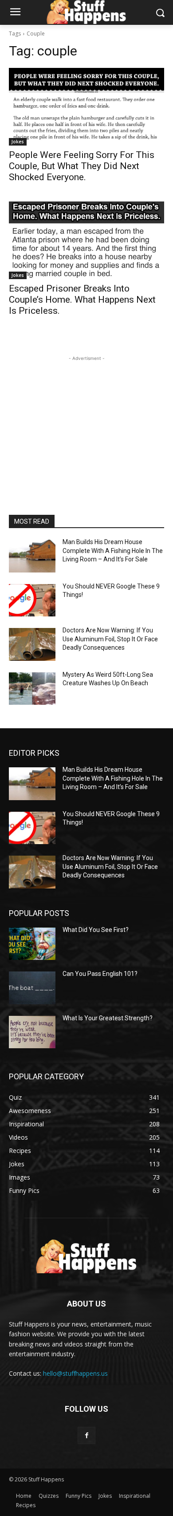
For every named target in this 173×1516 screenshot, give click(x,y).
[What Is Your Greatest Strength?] (32, 1032)
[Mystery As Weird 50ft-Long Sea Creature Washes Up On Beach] (32, 688)
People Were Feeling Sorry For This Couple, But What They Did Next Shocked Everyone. (81, 166)
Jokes (18, 141)
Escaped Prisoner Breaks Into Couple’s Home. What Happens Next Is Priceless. (82, 299)
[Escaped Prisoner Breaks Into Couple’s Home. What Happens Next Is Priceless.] (86, 240)
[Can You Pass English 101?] (32, 987)
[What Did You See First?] (32, 944)
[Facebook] (86, 1435)
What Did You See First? (96, 929)
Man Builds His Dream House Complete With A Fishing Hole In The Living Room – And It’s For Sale (113, 550)
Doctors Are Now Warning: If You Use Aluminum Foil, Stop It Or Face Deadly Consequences (110, 639)
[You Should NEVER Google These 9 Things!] (32, 600)
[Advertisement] (86, 418)
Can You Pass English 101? (100, 973)
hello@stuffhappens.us (75, 1373)
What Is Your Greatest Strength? (108, 1018)
